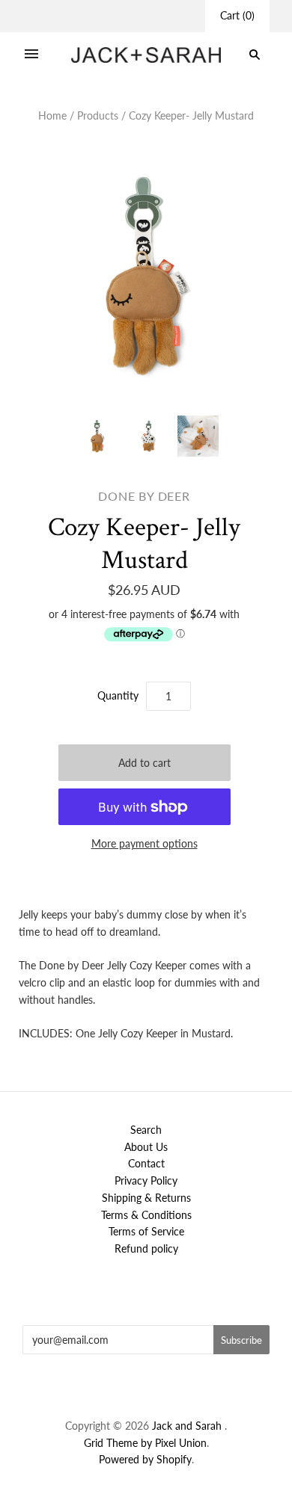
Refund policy (146, 1248)
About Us (146, 1146)
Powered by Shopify (145, 1459)
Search (146, 1129)
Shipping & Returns (146, 1197)
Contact (146, 1163)
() (237, 15)
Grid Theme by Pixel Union (145, 1442)
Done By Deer (144, 496)
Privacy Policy (146, 1180)
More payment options (144, 843)
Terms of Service (146, 1231)
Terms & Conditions (146, 1214)
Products (97, 115)
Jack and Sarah (188, 1425)
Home (52, 115)
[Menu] (31, 54)
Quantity (118, 695)
